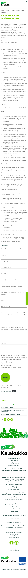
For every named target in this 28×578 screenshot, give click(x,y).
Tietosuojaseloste (14, 549)
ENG (26, 1)
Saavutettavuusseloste (14, 550)
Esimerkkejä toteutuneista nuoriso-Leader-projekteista (12, 410)
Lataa (14, 391)
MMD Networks (13, 569)
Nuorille (8, 10)
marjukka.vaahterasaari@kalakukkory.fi (14, 499)
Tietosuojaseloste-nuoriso (6, 391)
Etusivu (2, 10)
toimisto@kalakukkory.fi (14, 465)
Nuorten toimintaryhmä (7, 407)
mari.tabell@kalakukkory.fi (14, 489)
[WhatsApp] (11, 419)
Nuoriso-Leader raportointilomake (10, 414)
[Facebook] (5, 419)
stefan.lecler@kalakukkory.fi (14, 508)
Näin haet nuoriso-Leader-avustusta (10, 404)
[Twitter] (8, 419)
